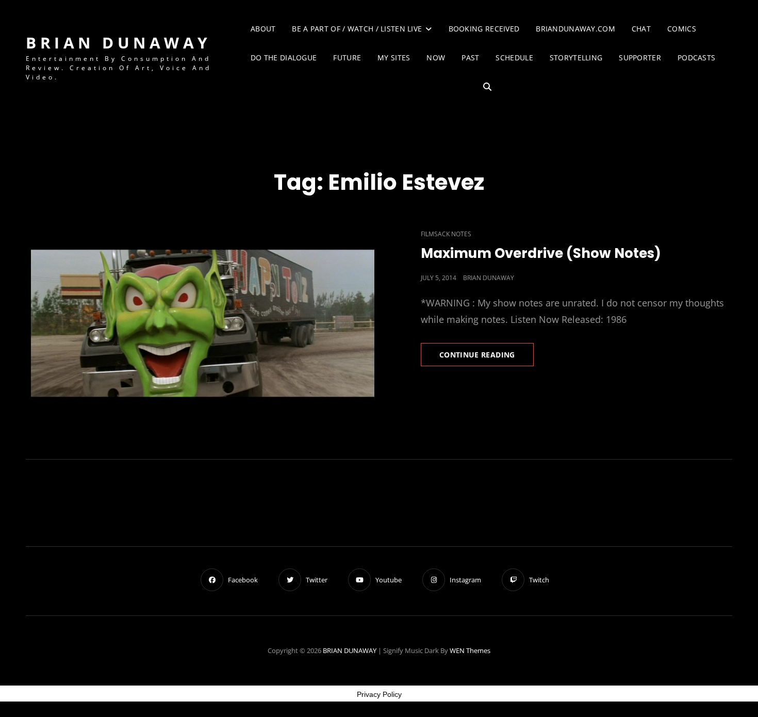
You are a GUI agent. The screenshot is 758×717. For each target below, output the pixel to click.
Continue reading (486, 357)
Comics (681, 29)
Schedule (514, 57)
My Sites (393, 57)
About (263, 29)
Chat (641, 29)
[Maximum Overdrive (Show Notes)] (202, 322)
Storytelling (576, 57)
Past (470, 57)
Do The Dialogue (284, 57)
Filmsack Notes (446, 234)
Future (347, 57)
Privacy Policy (379, 694)
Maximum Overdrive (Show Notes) (541, 253)
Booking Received (484, 29)
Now (435, 57)
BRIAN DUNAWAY (118, 42)
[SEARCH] (487, 87)
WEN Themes (470, 650)
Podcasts (696, 57)
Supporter (640, 57)
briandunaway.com (575, 29)
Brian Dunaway (488, 277)
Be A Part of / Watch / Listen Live (357, 29)
